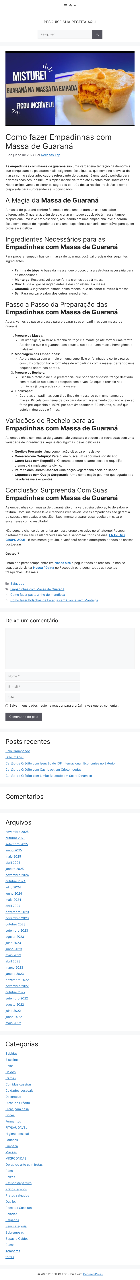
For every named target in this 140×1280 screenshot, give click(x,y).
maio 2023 (13, 955)
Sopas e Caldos (16, 1238)
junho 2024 (13, 893)
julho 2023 (13, 943)
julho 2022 (13, 1011)
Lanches (11, 1140)
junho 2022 (13, 1017)
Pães (9, 1171)
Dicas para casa (17, 1109)
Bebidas (11, 1053)
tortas (9, 1257)
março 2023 (14, 967)
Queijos (10, 1201)
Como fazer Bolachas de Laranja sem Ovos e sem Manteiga (54, 600)
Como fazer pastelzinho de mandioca (37, 594)
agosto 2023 (14, 936)
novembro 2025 (17, 832)
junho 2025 (13, 850)
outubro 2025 (15, 838)
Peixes (10, 1177)
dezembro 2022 (17, 980)
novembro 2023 (17, 918)
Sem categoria (16, 1226)
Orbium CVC (14, 757)
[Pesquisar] (97, 34)
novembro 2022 (17, 986)
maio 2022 (13, 1023)
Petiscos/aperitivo (18, 1183)
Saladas (11, 1214)
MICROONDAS (15, 1158)
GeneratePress (93, 1274)
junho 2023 (13, 949)
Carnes (10, 1078)
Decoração (13, 1097)
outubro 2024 (15, 881)
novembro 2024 (17, 875)
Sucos (9, 1245)
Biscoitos (12, 1060)
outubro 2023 (15, 924)
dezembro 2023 (17, 912)
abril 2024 (12, 906)
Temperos (12, 1251)
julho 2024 (13, 887)
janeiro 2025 (14, 869)
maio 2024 (13, 899)
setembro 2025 (16, 844)
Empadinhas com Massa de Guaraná (37, 589)
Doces (10, 1115)
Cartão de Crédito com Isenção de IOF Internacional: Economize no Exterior (60, 763)
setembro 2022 (16, 998)
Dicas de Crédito (17, 1103)
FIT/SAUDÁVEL (16, 1127)
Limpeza (11, 1146)
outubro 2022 (15, 992)
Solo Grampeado (17, 751)
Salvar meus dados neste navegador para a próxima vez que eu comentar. (64, 705)
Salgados (17, 583)
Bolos (9, 1066)
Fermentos (13, 1121)
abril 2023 (12, 961)
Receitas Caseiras (18, 1208)
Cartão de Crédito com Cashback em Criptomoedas (43, 769)
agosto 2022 (14, 1004)
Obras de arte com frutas (24, 1164)
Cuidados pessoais (19, 1090)
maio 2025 (13, 856)
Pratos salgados (17, 1195)
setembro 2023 (16, 930)
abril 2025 (12, 862)
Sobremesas (14, 1232)
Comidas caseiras (18, 1084)
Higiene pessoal (17, 1134)
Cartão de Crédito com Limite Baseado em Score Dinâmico (48, 776)
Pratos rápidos (16, 1189)
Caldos (10, 1072)
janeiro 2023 (14, 974)
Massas (11, 1152)
